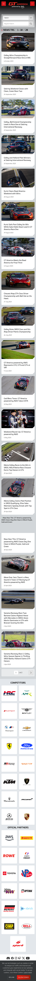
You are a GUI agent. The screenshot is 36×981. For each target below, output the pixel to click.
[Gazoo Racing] (9, 764)
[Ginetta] (27, 764)
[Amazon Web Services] (9, 838)
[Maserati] (9, 799)
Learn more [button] (28, 972)
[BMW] (9, 729)
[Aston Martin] (27, 693)
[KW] (9, 891)
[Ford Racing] (27, 746)
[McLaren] (27, 799)
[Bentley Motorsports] (27, 711)
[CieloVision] (27, 856)
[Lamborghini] (27, 781)
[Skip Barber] (9, 908)
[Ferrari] (9, 746)
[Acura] (9, 693)
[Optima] (27, 891)
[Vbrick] (27, 908)
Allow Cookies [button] (23, 977)
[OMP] (9, 926)
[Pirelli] (27, 838)
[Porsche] (27, 817)
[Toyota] (9, 873)
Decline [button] (11, 977)
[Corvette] (27, 729)
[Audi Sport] (9, 711)
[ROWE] (9, 856)
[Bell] (27, 926)
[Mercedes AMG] (9, 817)
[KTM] (9, 781)
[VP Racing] (27, 873)
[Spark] (18, 944)
